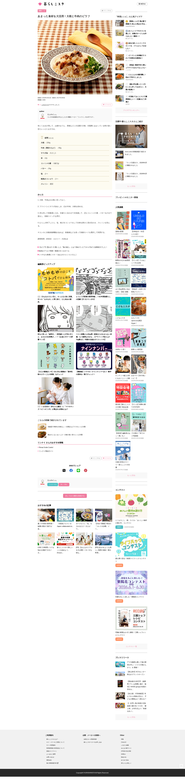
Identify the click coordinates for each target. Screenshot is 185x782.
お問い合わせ (50, 757)
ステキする (107, 104)
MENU (143, 4)
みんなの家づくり (126, 748)
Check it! (123, 742)
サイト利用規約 (50, 745)
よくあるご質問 (50, 754)
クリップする (107, 10)
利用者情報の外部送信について (55, 748)
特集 (122, 739)
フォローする (53, 484)
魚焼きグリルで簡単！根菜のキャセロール (54, 251)
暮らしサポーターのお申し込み (93, 742)
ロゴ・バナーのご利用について (55, 742)
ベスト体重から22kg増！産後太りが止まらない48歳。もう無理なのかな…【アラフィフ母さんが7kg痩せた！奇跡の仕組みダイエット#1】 (94, 336)
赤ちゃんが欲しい (126, 763)
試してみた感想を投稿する (75, 496)
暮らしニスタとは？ (52, 739)
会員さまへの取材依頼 (90, 739)
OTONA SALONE (126, 751)
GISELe (123, 754)
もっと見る (131, 186)
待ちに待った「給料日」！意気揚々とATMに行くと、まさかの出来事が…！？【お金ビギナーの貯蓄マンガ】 (55, 336)
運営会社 (49, 760)
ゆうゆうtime (125, 760)
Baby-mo (123, 757)
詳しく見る (64, 484)
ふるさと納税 (125, 745)
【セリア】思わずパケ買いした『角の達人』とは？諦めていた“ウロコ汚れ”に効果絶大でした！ (73, 247)
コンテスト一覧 (131, 646)
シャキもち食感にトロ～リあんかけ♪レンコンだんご (58, 255)
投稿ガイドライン (51, 751)
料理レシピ (42, 11)
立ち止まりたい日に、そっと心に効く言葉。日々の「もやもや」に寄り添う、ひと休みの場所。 (56, 299)
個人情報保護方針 (51, 763)
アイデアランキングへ (131, 110)
